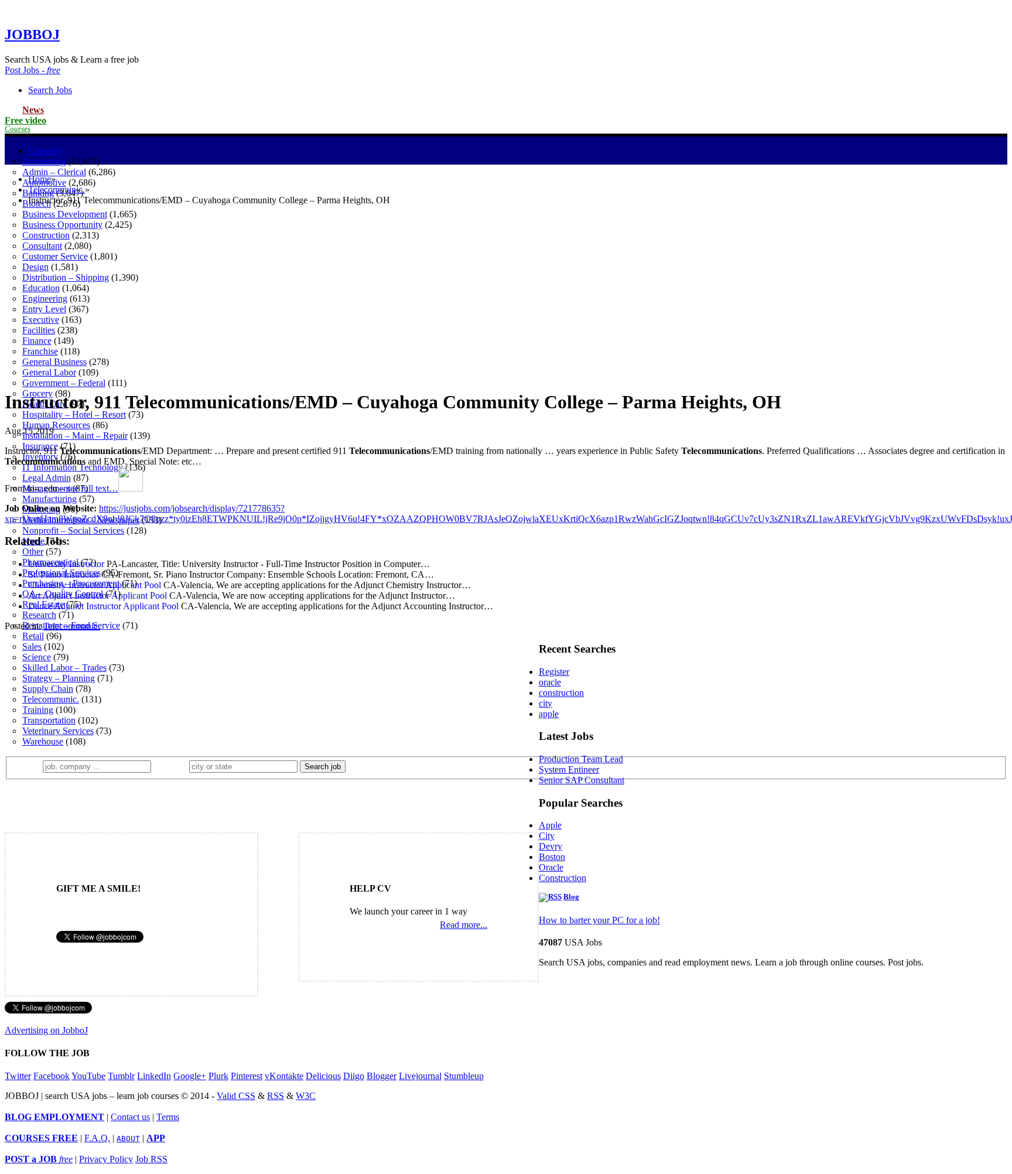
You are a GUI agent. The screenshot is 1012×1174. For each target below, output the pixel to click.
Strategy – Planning (58, 678)
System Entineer (569, 769)
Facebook (51, 1076)
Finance (37, 341)
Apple (550, 825)
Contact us (130, 1117)
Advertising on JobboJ (46, 1030)
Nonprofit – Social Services (73, 530)
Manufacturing (49, 499)
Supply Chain (47, 689)
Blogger (381, 1076)
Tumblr (121, 1076)
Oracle (551, 867)
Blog (571, 897)
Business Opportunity (62, 225)
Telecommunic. (50, 699)
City (547, 836)
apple (549, 714)
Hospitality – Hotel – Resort (74, 414)
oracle (550, 682)
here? (172, 766)
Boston (552, 857)
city (545, 703)
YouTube (88, 1076)
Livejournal (420, 1076)
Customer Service (55, 256)
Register (554, 672)
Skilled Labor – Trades (64, 668)
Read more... (463, 925)
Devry (550, 846)
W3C (306, 1096)
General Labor (49, 372)
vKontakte (284, 1076)
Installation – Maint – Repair (75, 436)
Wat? (28, 766)
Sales (32, 646)
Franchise (40, 351)
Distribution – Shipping (65, 277)
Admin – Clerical (54, 172)
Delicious (323, 1076)
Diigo (353, 1076)
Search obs (50, 90)
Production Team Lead (581, 759)
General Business (54, 362)
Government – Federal (63, 383)
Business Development (64, 214)
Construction (46, 235)
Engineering (44, 298)
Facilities (38, 330)
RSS (275, 1096)
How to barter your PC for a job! (599, 920)
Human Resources (56, 425)
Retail (33, 636)
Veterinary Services (58, 731)
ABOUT (128, 1138)
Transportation (49, 720)
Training (37, 710)
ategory (45, 151)
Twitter (18, 1076)
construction (561, 693)
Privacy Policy (106, 1159)
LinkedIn (154, 1076)
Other (32, 552)
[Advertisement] (506, 297)
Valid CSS (236, 1096)
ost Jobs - (32, 70)
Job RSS (151, 1159)
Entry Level (44, 309)
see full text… (92, 488)
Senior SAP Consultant (581, 780)
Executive (40, 320)
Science (36, 657)
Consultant (42, 246)
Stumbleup (464, 1076)
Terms (167, 1117)
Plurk (218, 1076)
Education (41, 288)
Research (39, 615)
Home (39, 179)
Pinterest (246, 1076)
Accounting (44, 161)
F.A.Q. (97, 1138)
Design (35, 267)
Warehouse (42, 741)
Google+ (189, 1076)
